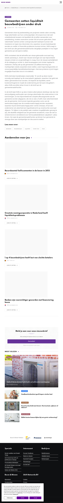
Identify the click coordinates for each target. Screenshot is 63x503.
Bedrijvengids (45, 459)
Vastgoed (24, 391)
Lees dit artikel (11, 178)
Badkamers (25, 402)
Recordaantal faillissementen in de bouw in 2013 (27, 171)
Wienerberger (27, 461)
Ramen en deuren (27, 456)
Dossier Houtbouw (28, 453)
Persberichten (8, 482)
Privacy (25, 482)
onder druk (36, 128)
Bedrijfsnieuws (46, 453)
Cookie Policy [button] (20, 492)
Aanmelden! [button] (31, 341)
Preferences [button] (15, 494)
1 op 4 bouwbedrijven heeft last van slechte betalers (29, 258)
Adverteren (8, 479)
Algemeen (8, 17)
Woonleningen (26, 414)
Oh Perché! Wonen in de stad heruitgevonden (12, 466)
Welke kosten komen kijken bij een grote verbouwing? (39, 417)
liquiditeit (27, 128)
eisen (43, 128)
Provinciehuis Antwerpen (11, 462)
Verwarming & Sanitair (13, 357)
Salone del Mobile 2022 (11, 470)
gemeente (8, 128)
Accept (35, 497)
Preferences (10, 497)
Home (7, 7)
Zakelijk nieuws (14, 7)
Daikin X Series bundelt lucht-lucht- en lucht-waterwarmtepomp (28, 382)
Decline (22, 497)
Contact (25, 479)
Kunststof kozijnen (28, 459)
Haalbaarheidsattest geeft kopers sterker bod (36, 394)
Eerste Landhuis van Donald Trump (12, 454)
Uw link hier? (26, 464)
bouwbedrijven (18, 128)
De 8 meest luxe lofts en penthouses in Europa (11, 458)
